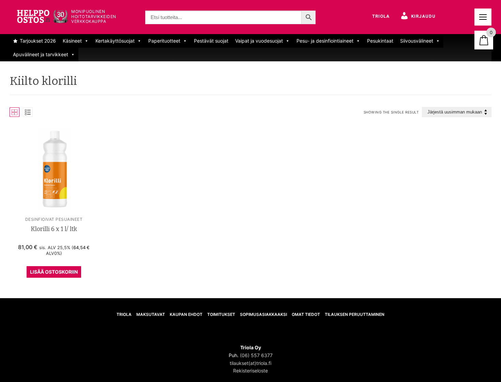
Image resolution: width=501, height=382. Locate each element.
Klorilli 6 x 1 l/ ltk (54, 229)
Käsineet (72, 41)
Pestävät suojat (211, 41)
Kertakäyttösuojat (115, 41)
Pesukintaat (380, 41)
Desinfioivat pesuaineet (54, 219)
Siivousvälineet (416, 41)
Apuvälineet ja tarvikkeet (40, 54)
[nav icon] (482, 17)
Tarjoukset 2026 (38, 41)
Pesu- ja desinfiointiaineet (325, 41)
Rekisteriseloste (250, 370)
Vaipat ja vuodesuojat (259, 41)
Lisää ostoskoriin (54, 272)
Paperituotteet (164, 41)
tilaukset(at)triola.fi (250, 363)
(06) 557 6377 (256, 355)
